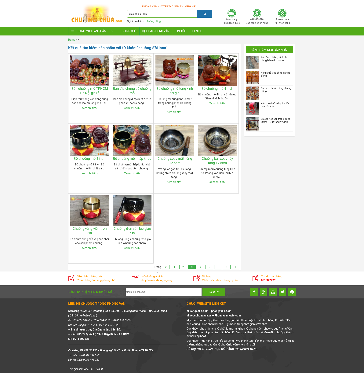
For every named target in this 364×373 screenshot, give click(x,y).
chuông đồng (153, 21)
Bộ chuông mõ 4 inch (217, 88)
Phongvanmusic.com (227, 315)
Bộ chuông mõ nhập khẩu (132, 159)
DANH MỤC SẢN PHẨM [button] (92, 31)
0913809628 (271, 3)
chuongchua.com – (199, 310)
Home (71, 39)
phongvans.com (221, 310)
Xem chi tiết (90, 107)
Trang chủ (128, 31)
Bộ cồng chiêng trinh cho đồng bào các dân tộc (274, 59)
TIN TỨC (180, 31)
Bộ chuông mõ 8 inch (89, 159)
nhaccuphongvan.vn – (200, 315)
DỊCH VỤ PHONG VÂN (155, 31)
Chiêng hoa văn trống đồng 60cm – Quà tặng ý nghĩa (275, 120)
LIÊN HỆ (197, 31)
